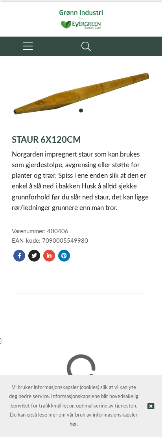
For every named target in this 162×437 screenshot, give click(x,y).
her (73, 424)
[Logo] (81, 15)
